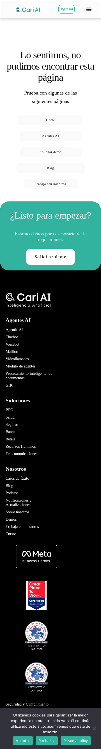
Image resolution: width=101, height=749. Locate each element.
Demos (11, 519)
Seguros (12, 424)
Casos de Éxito (17, 478)
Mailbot (12, 352)
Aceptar (23, 740)
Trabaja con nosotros (22, 527)
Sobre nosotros (17, 512)
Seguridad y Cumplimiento (27, 704)
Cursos (11, 534)
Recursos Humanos (21, 446)
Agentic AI (14, 330)
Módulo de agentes (20, 366)
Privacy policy (75, 740)
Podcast (12, 493)
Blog (9, 486)
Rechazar (46, 740)
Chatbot (12, 337)
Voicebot (12, 344)
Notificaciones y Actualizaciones (19, 502)
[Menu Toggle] (89, 9)
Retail (10, 439)
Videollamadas (17, 359)
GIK (9, 385)
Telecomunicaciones (21, 454)
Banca (10, 432)
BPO (9, 410)
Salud (10, 417)
